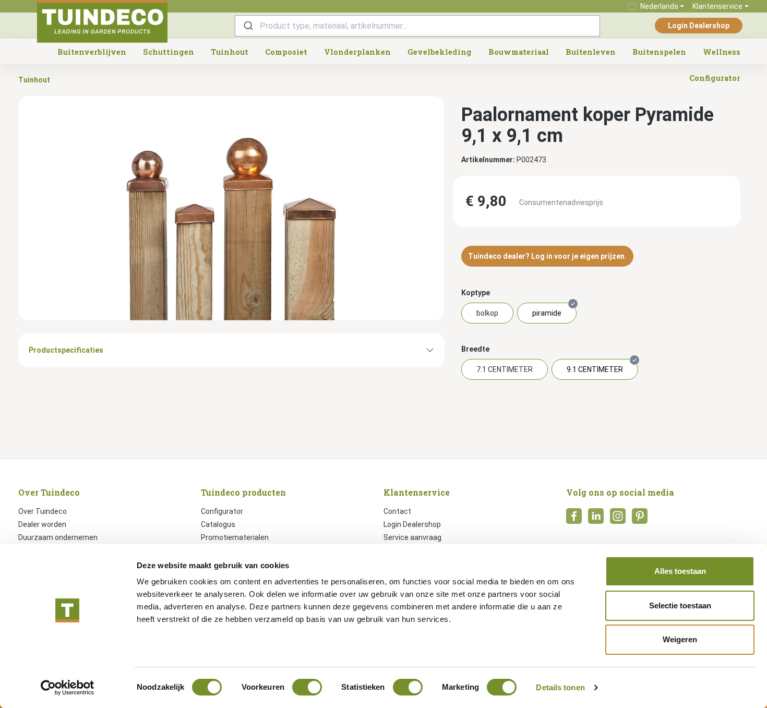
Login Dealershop (698, 25)
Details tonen (560, 687)
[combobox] (417, 26)
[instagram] (618, 519)
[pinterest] (640, 519)
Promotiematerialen (235, 537)
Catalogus (218, 524)
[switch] (307, 687)
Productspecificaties (66, 350)
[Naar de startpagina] (102, 21)
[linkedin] (596, 519)
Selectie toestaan (680, 605)
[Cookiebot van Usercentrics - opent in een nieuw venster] (67, 687)
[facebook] (574, 519)
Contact (397, 511)
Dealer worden (42, 524)
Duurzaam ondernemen (58, 537)
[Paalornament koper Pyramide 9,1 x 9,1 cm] (231, 208)
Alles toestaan (680, 571)
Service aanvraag (412, 537)
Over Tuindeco (42, 511)
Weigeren (680, 639)
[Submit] (247, 26)
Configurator (222, 511)
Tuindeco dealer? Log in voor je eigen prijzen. (547, 256)
